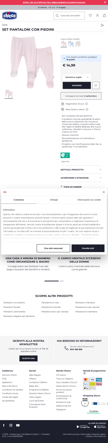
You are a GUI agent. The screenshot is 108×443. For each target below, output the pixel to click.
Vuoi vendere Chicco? (66, 382)
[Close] (105, 2)
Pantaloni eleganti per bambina (19, 316)
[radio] (64, 44)
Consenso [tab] (19, 200)
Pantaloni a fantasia (85, 302)
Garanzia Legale (98, 434)
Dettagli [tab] (54, 200)
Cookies (89, 436)
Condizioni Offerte (38, 382)
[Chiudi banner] (104, 192)
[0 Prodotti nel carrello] (104, 16)
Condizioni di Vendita (12, 389)
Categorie (61, 409)
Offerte (32, 378)
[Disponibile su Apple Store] (100, 426)
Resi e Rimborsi (9, 386)
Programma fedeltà (39, 389)
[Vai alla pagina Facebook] (3, 425)
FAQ (4, 378)
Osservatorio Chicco (66, 386)
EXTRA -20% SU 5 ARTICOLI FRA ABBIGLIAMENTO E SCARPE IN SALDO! (54, 2)
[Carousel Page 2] (62, 280)
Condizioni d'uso (10, 393)
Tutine (4, 24)
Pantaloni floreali (12, 307)
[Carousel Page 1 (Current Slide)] (52, 280)
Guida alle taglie (10, 397)
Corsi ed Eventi (36, 400)
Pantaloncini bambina (86, 311)
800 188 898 (76, 349)
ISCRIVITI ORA (28, 358)
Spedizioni (7, 382)
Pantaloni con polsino (14, 302)
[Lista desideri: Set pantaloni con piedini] (95, 85)
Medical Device (63, 406)
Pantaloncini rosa (50, 302)
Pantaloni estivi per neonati (54, 311)
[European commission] (100, 403)
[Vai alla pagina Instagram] (11, 425)
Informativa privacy (71, 434)
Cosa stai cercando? (70, 15)
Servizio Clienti (9, 375)
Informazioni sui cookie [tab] (89, 200)
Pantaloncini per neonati (87, 307)
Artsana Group (63, 402)
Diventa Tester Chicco (40, 393)
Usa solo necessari (53, 248)
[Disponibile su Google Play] (83, 426)
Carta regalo (35, 397)
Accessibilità (8, 400)
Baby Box (34, 386)
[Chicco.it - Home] (9, 15)
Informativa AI (100, 436)
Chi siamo (61, 375)
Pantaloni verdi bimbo (14, 311)
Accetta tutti (88, 248)
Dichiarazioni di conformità (63, 397)
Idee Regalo (35, 375)
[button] (31, 62)
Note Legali (85, 434)
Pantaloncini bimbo (51, 307)
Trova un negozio (64, 378)
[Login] (97, 15)
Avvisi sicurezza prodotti (63, 391)
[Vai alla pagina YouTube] (18, 425)
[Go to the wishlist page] (90, 15)
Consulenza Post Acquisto (37, 405)
